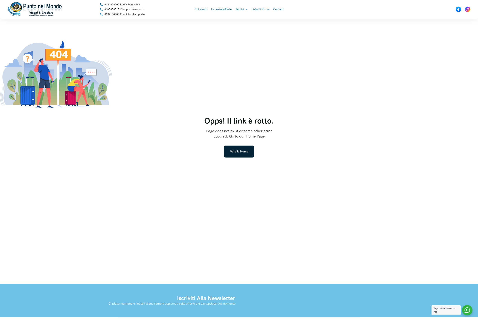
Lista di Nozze (260, 9)
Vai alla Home (239, 151)
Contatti (278, 9)
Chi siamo (201, 9)
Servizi (239, 9)
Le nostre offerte (221, 9)
